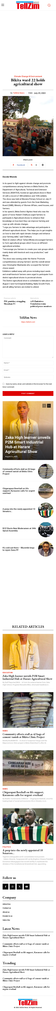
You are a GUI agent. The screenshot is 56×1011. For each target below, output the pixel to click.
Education (8, 672)
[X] (19, 886)
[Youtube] (27, 886)
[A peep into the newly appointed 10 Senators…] (45, 510)
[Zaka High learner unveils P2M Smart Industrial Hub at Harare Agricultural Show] (28, 430)
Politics (7, 847)
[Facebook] (5, 886)
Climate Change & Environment (28, 76)
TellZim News (18, 93)
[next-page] (49, 406)
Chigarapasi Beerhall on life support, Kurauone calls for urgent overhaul (19, 490)
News (5, 731)
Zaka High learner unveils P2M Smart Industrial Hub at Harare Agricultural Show (27, 444)
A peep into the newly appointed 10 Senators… (23, 852)
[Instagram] (12, 886)
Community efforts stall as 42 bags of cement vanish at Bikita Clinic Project (19, 471)
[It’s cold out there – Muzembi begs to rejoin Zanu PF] (45, 549)
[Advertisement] (28, 40)
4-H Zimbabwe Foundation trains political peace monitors (41, 304)
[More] (42, 165)
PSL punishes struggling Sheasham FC (14, 302)
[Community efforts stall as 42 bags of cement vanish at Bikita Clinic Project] (45, 471)
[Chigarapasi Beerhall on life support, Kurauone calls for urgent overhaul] (45, 491)
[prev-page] (44, 406)
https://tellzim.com (28, 322)
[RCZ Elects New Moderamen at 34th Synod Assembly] (45, 529)
